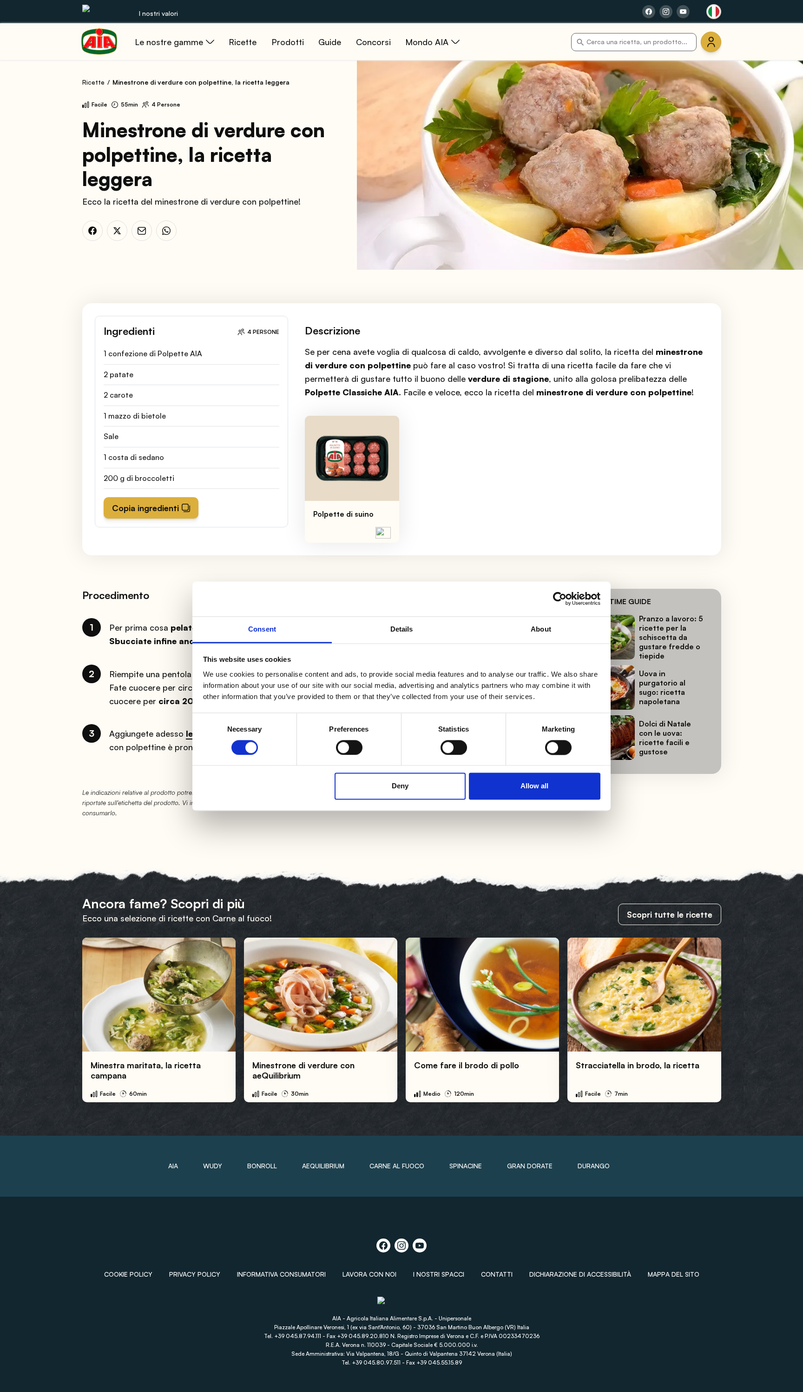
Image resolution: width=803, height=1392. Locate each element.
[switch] (349, 747)
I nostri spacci (438, 1274)
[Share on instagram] (665, 11)
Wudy (212, 1166)
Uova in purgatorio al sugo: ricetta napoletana (662, 687)
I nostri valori (158, 13)
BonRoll (262, 1166)
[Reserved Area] (711, 42)
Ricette (93, 82)
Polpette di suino (343, 514)
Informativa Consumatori (281, 1274)
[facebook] (92, 230)
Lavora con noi (369, 1274)
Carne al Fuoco (396, 1166)
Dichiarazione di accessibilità (580, 1274)
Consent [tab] (262, 629)
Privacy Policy (194, 1274)
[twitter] (117, 230)
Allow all (534, 786)
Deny (400, 786)
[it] (713, 11)
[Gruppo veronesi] (401, 1304)
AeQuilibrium (323, 1166)
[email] (142, 230)
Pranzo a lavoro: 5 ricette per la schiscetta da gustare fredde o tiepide (671, 637)
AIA (173, 1166)
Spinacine (465, 1166)
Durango (594, 1166)
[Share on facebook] (648, 11)
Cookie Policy (128, 1274)
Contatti (497, 1274)
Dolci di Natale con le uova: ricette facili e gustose (665, 737)
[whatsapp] (166, 230)
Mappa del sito (673, 1274)
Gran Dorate (530, 1166)
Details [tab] (401, 629)
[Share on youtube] (683, 11)
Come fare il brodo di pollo (466, 1065)
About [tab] (541, 629)
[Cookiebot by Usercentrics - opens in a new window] (559, 599)
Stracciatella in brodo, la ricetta (637, 1065)
